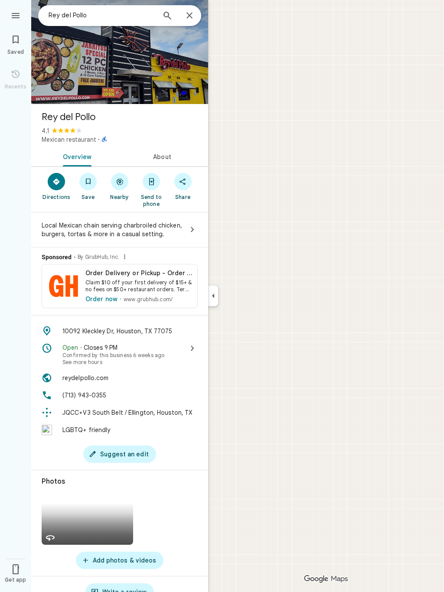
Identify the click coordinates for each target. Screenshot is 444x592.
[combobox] (102, 15)
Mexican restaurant (69, 139)
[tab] (75, 156)
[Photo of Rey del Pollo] (119, 52)
